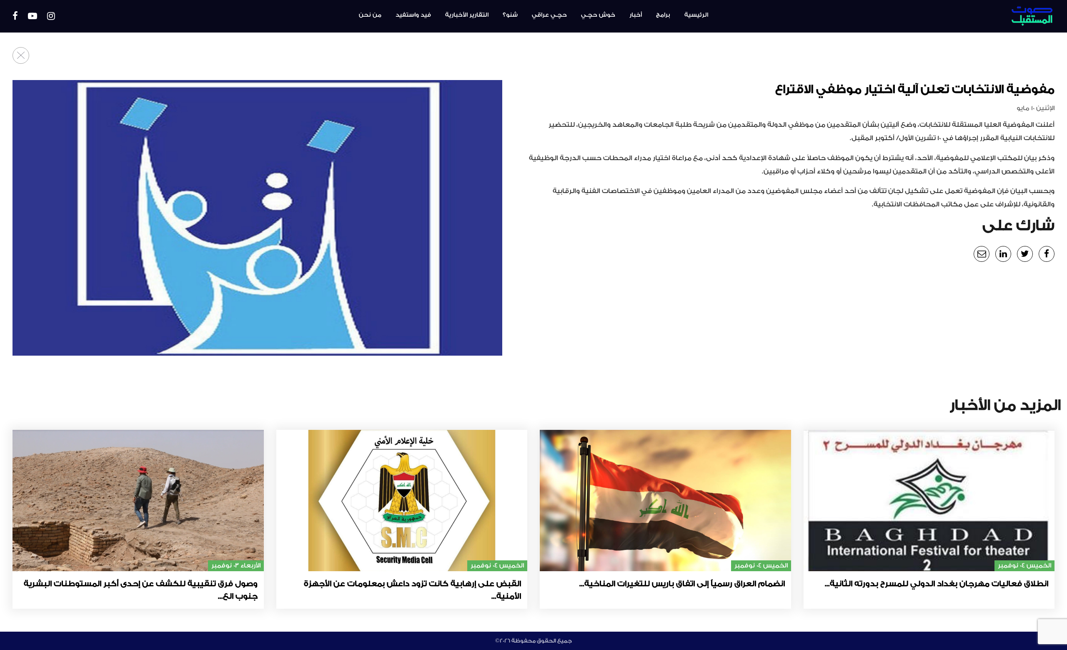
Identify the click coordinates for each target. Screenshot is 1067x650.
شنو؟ (510, 15)
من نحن (370, 15)
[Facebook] (15, 16)
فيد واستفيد (413, 15)
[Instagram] (51, 16)
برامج (663, 15)
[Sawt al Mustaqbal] (972, 16)
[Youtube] (32, 16)
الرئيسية (696, 15)
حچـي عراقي (549, 15)
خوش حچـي (598, 15)
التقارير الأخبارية (466, 15)
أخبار (635, 15)
